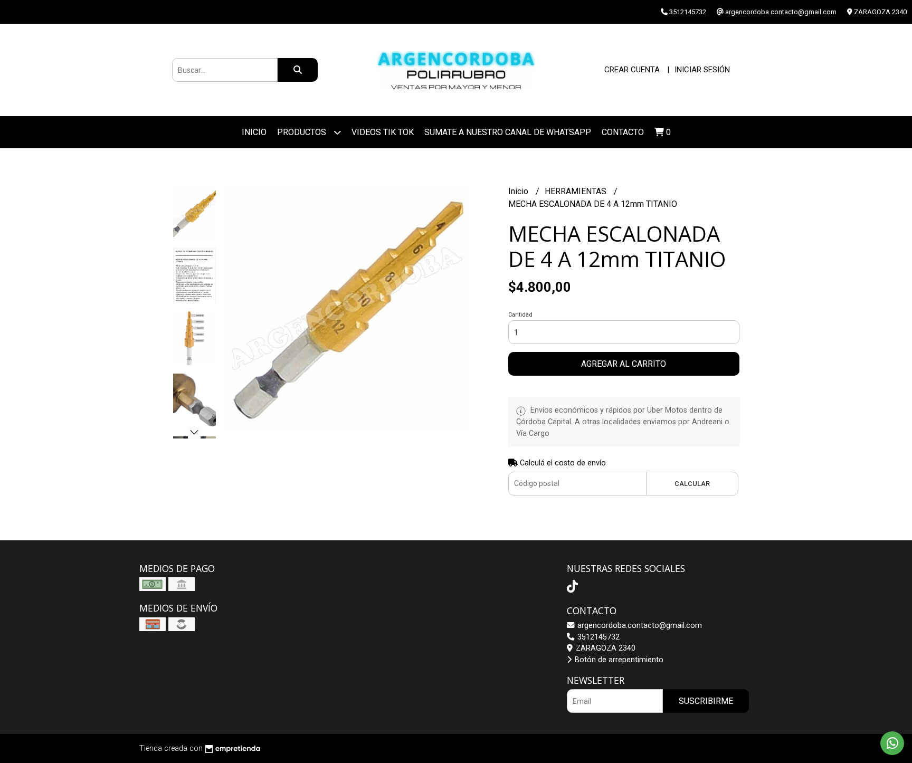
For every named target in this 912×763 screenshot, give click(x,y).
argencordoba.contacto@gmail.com (638, 625)
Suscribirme (706, 701)
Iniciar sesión (702, 69)
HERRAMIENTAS (577, 191)
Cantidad (520, 314)
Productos (302, 132)
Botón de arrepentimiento (618, 659)
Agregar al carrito (623, 364)
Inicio (254, 132)
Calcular (692, 484)
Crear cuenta (632, 69)
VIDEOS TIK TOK (383, 132)
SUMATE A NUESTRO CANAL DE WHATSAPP (507, 132)
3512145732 (597, 637)
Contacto (623, 132)
